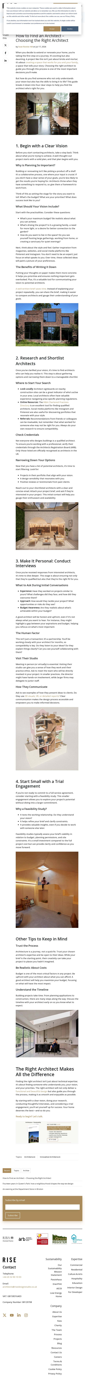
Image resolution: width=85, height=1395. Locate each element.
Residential (76, 1269)
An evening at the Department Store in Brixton (23, 1189)
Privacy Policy (55, 1373)
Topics (16, 1170)
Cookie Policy (55, 1369)
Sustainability (54, 1259)
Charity (58, 1325)
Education (77, 1283)
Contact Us (56, 1352)
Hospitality (76, 1278)
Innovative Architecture (50, 1157)
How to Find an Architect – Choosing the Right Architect (27, 1178)
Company (56, 1306)
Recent (7, 1170)
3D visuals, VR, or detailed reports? (42, 696)
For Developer (75, 1292)
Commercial (76, 1265)
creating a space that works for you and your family (52, 62)
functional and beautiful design (32, 1091)
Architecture (29, 1157)
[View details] (5, 1315)
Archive (26, 1170)
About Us (57, 1311)
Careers (58, 1356)
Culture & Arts (75, 1274)
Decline (69, 29)
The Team (57, 1329)
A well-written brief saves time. (31, 288)
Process (58, 1334)
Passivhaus (56, 1279)
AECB (59, 1288)
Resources (56, 1347)
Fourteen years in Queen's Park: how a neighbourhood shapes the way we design (38, 1183)
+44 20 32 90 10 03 (12, 1277)
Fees (59, 1320)
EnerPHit (57, 1284)
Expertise (76, 1259)
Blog (59, 1343)
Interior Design (74, 1287)
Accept (52, 29)
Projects (58, 1338)
